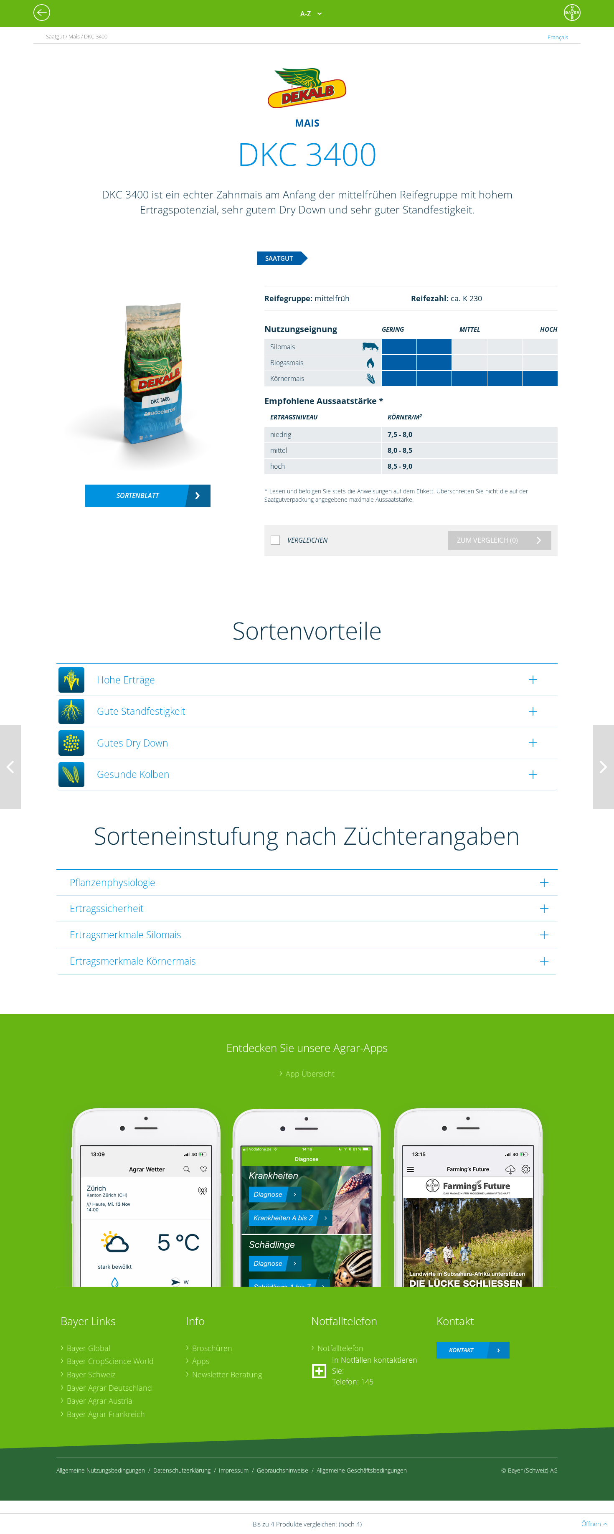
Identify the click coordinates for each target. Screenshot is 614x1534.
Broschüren (212, 1348)
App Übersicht (310, 1074)
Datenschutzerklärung (182, 1470)
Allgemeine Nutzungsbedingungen (100, 1470)
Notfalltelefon (340, 1348)
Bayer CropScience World (110, 1361)
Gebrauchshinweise (282, 1470)
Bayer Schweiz (91, 1374)
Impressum (234, 1470)
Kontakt (461, 1350)
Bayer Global (88, 1348)
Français (558, 37)
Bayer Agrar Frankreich (106, 1414)
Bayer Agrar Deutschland (109, 1388)
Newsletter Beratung (227, 1374)
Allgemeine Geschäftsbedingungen (362, 1470)
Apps (200, 1361)
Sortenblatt (138, 495)
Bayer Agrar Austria (99, 1401)
